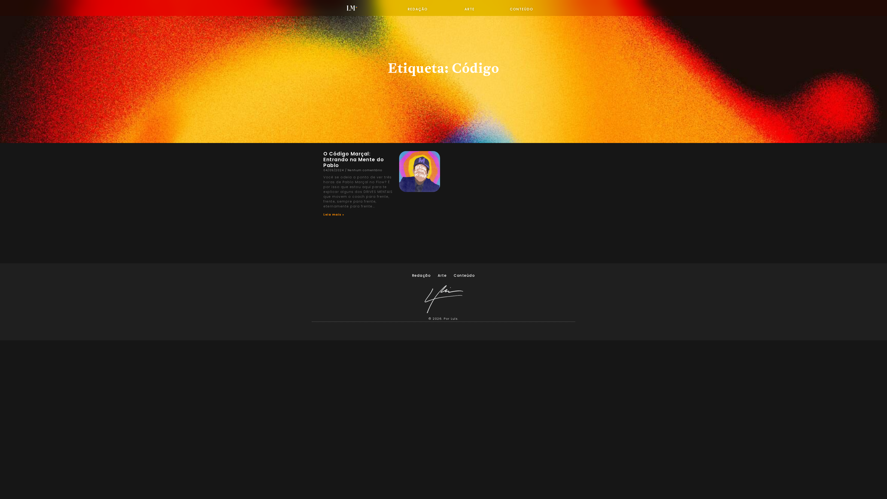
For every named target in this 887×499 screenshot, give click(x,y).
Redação (421, 275)
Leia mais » (333, 214)
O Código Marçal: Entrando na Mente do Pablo (353, 159)
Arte (442, 275)
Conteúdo (464, 275)
